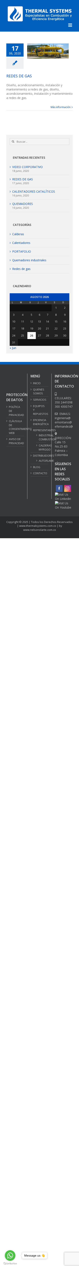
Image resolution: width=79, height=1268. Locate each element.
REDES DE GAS (19, 75)
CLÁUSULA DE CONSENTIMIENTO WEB (15, 1050)
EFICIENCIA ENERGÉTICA (39, 422)
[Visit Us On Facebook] (59, 486)
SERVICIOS (39, 400)
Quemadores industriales (29, 260)
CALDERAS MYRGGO (41, 447)
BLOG (36, 467)
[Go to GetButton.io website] (10, 1263)
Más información (61, 107)
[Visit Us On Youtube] (64, 503)
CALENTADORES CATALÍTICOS (33, 191)
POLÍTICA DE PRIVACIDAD (15, 1034)
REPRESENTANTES (39, 430)
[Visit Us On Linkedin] (64, 494)
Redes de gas (21, 269)
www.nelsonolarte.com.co (39, 1101)
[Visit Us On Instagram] (67, 486)
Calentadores (21, 243)
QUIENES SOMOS (38, 391)
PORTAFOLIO (21, 251)
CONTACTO (39, 473)
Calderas (18, 234)
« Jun (13, 348)
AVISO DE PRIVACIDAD (15, 1064)
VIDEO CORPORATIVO (27, 167)
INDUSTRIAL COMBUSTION (41, 437)
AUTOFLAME (41, 461)
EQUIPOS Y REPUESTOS (39, 410)
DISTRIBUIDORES (39, 455)
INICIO (37, 383)
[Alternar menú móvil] (70, 25)
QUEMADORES (22, 204)
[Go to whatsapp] (10, 1255)
